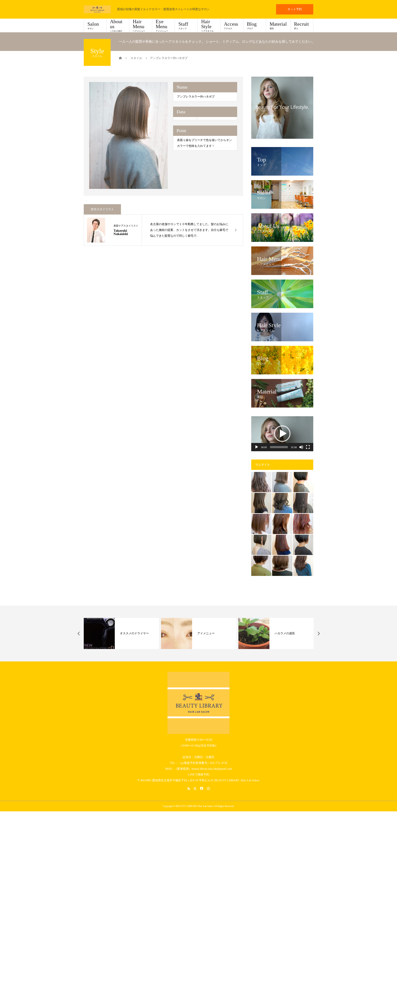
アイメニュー (128, 633)
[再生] (257, 447)
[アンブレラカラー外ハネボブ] (282, 482)
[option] (128, 135)
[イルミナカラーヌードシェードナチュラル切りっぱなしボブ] (261, 545)
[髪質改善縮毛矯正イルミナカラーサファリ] (282, 524)
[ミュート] (301, 447)
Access (231, 25)
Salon (93, 25)
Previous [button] (79, 633)
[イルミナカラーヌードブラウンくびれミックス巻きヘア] (303, 566)
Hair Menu (139, 25)
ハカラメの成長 (207, 633)
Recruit (301, 25)
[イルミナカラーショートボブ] (261, 566)
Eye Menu (162, 25)
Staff (183, 25)
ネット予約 (294, 9)
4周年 (278, 633)
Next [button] (319, 633)
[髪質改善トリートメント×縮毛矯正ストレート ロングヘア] (303, 503)
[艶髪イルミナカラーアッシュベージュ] (282, 503)
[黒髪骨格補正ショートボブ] (303, 545)
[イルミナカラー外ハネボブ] (282, 566)
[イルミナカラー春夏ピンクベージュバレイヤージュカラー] (303, 524)
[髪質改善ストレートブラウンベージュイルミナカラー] (261, 503)
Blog (252, 25)
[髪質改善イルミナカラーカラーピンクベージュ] (261, 524)
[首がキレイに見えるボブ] (303, 482)
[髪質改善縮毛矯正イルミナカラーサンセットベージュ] (282, 545)
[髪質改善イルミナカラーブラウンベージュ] (261, 482)
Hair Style (207, 25)
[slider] (279, 447)
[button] (282, 433)
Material (278, 25)
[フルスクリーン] (308, 447)
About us (116, 25)
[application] (282, 433)
